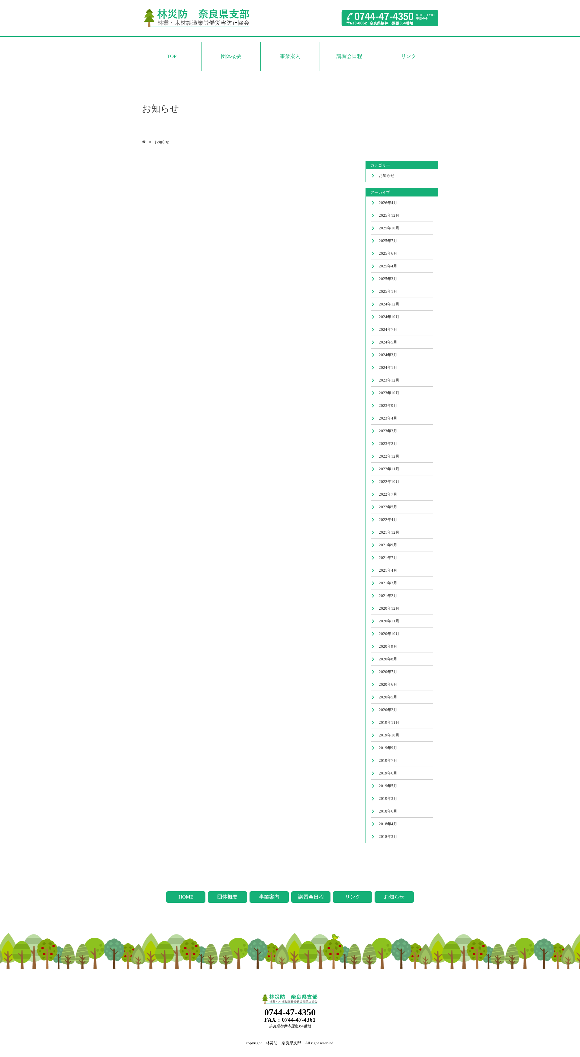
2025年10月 (389, 228)
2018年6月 (388, 811)
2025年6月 (388, 253)
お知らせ (162, 142)
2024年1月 (388, 367)
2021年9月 (388, 545)
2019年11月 (389, 722)
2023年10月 (389, 393)
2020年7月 (388, 671)
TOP (171, 56)
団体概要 (231, 56)
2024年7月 (388, 329)
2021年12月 (389, 532)
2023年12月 (389, 380)
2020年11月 (389, 621)
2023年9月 (388, 405)
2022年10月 (389, 481)
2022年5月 (388, 507)
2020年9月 (388, 646)
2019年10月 (389, 735)
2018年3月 (388, 836)
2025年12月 (389, 215)
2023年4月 (388, 418)
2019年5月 (388, 786)
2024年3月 (388, 355)
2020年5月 (388, 697)
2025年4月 (388, 266)
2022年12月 (389, 456)
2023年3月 (388, 431)
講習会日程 (349, 56)
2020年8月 (388, 659)
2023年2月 (388, 443)
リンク (408, 56)
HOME (186, 897)
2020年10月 (389, 633)
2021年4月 (388, 570)
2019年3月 (388, 798)
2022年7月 (388, 494)
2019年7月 (388, 760)
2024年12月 (389, 304)
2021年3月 (388, 583)
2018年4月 (388, 824)
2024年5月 (388, 342)
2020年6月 (388, 684)
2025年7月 (388, 240)
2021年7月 (388, 557)
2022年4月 (388, 519)
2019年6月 (388, 773)
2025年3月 (388, 278)
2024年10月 (389, 317)
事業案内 (290, 56)
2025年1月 (388, 291)
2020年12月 (389, 608)
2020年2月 (388, 709)
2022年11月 (389, 469)
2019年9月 (388, 748)
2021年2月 (388, 595)
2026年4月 (388, 202)
